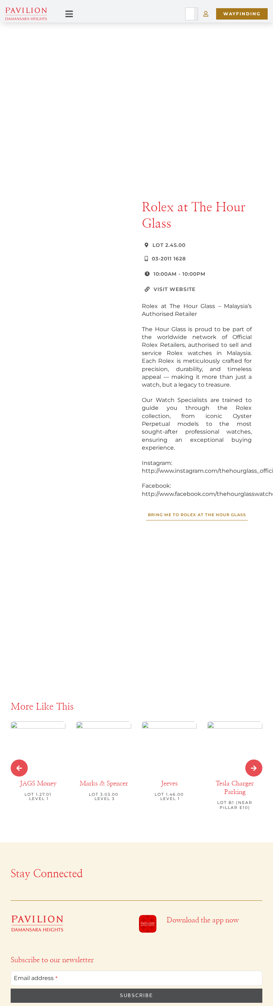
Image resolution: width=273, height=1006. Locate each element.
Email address (35, 978)
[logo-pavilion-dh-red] (37, 917)
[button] (19, 768)
